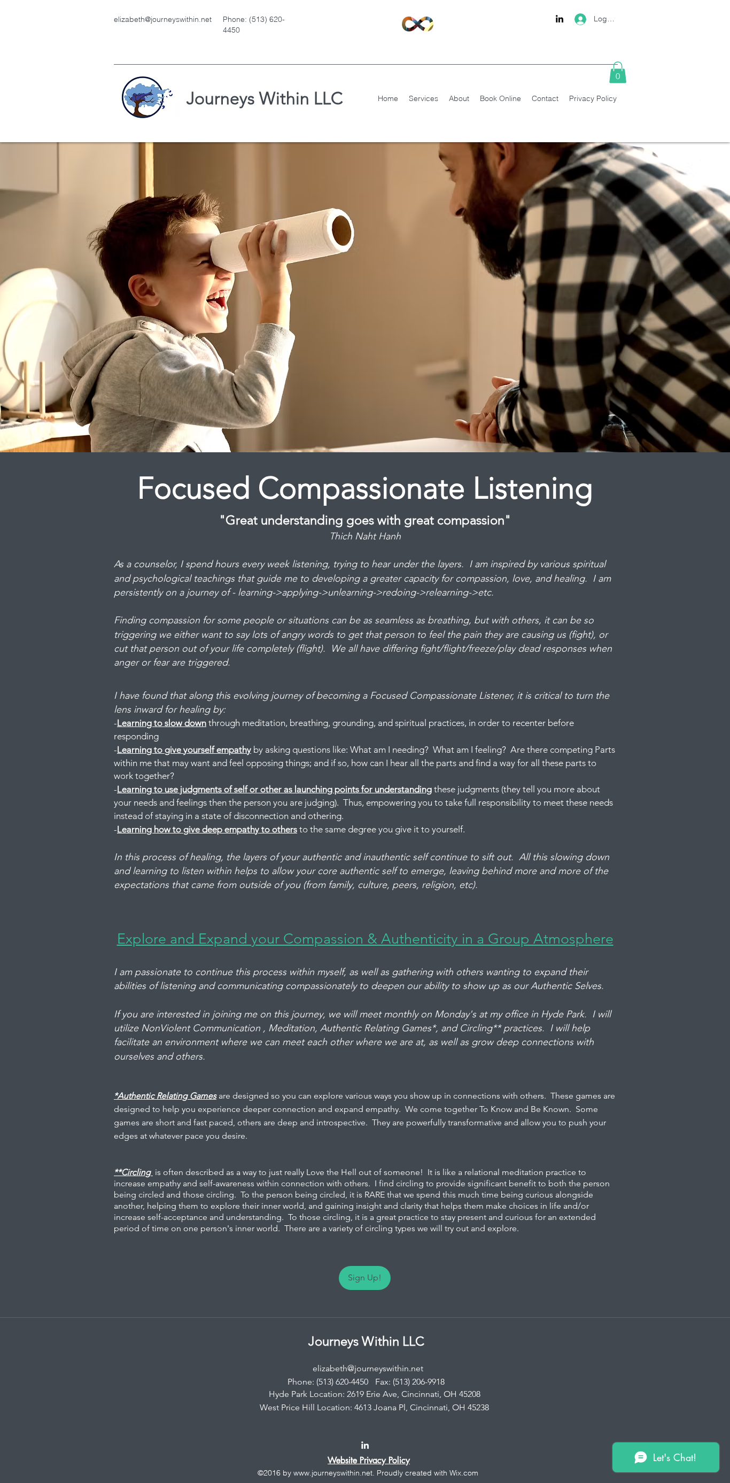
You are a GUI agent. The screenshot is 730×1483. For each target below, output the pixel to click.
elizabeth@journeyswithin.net (163, 19)
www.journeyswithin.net (332, 1473)
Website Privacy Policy (369, 1460)
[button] (618, 72)
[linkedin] (559, 18)
